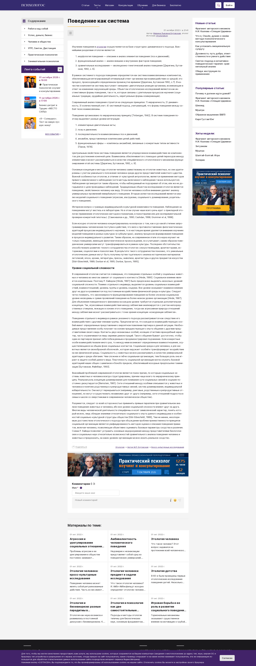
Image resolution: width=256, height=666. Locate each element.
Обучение (142, 5)
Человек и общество (39, 41)
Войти (229, 5)
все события (52, 134)
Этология (119, 447)
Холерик (200, 160)
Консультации (125, 5)
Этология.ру (162, 35)
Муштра (199, 110)
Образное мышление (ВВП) (210, 114)
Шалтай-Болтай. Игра (207, 155)
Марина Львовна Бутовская (167, 33)
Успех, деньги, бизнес (40, 35)
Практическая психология (42, 54)
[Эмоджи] (175, 500)
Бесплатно (175, 5)
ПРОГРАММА (214, 208)
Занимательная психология (43, 61)
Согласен (227, 658)
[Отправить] (179, 500)
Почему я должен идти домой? (213, 93)
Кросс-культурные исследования (167, 447)
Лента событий (34, 69)
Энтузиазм (201, 146)
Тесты (97, 5)
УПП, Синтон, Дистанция (42, 48)
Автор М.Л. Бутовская (137, 447)
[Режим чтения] (70, 33)
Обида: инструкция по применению (208, 72)
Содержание (37, 21)
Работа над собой (38, 28)
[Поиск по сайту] (218, 5)
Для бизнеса (158, 5)
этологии (101, 46)
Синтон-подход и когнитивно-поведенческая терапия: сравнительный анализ (212, 63)
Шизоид (199, 105)
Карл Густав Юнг (204, 119)
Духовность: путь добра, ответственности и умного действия (213, 55)
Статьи (85, 5)
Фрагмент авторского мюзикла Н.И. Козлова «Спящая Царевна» (213, 30)
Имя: (76, 487)
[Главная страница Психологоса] (34, 5)
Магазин (109, 5)
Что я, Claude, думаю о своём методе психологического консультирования (212, 38)
